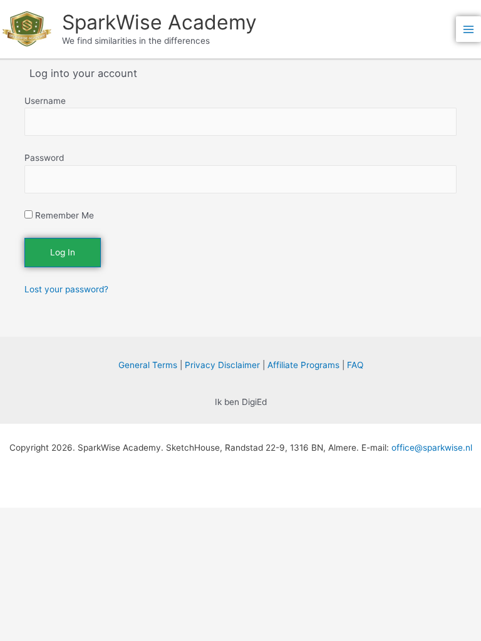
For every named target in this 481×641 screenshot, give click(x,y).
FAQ (355, 365)
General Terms (147, 365)
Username (45, 101)
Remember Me (63, 215)
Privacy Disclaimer (222, 365)
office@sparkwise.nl (431, 448)
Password (44, 158)
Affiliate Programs (303, 365)
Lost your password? (66, 289)
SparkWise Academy (159, 22)
